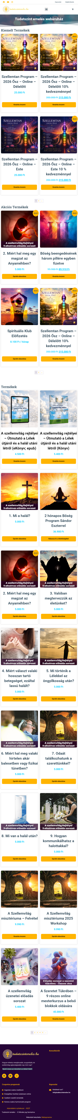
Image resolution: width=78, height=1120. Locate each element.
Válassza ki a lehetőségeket (58, 539)
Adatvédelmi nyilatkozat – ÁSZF (18, 1108)
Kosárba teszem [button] (19, 105)
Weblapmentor (46, 1117)
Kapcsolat (58, 2)
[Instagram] (12, 2)
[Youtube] (8, 2)
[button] (46, 9)
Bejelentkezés (69, 2)
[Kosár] (72, 9)
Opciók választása (19, 276)
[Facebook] (4, 2)
